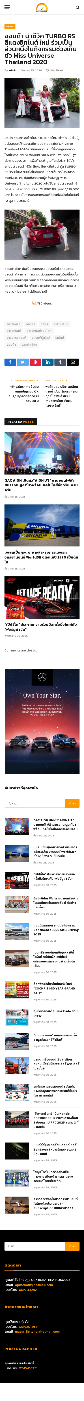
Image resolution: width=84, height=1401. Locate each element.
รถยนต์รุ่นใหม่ (41, 338)
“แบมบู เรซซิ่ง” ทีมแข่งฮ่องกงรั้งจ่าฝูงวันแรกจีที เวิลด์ (55, 1037)
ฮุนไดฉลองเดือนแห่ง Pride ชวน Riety (55, 1013)
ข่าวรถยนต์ (14, 331)
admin (12, 70)
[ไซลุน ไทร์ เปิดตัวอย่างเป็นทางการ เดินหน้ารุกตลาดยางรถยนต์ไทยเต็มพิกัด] (17, 1178)
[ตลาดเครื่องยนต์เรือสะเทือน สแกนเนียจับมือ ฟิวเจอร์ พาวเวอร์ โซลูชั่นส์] (17, 1065)
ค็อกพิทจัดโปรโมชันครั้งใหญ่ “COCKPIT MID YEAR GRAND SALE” (54, 988)
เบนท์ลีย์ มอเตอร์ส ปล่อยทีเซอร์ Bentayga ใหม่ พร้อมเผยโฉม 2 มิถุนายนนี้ (54, 1149)
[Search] (77, 7)
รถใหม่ (59, 338)
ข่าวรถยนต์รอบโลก (39, 331)
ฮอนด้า (11, 344)
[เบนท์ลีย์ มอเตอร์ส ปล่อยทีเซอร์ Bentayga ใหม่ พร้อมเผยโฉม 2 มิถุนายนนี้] (17, 1151)
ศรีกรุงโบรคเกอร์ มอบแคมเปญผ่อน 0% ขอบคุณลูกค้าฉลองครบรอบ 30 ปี (22, 393)
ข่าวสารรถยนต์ (16, 338)
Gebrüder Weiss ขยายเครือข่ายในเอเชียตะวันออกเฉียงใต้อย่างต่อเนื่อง (55, 903)
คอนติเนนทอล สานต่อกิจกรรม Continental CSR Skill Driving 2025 (56, 930)
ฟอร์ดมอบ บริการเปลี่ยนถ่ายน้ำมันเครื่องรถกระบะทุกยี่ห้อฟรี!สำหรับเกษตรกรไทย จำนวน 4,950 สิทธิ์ (61, 396)
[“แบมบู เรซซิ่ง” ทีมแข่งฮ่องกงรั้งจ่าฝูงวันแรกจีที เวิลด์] (17, 1041)
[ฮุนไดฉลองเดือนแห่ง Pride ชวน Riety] (17, 1017)
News (10, 26)
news (44, 324)
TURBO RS (61, 324)
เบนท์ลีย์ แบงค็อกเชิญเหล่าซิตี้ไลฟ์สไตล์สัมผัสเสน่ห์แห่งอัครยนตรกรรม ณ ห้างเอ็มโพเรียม (54, 959)
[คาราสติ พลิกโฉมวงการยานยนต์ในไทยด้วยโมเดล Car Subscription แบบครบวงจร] (17, 1205)
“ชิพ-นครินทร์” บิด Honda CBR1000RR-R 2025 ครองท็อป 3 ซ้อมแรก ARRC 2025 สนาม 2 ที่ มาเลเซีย (55, 1120)
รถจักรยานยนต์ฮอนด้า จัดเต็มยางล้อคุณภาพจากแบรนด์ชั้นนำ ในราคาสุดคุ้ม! (55, 1091)
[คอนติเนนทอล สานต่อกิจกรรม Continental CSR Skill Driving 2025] (17, 931)
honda (30, 324)
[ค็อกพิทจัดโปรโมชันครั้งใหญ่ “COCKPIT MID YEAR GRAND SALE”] (17, 989)
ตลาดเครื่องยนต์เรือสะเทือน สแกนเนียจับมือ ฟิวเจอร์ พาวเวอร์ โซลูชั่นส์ (56, 1064)
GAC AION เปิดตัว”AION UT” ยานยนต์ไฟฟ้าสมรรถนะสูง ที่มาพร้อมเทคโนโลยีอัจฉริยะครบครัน (41, 485)
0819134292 (28, 1289)
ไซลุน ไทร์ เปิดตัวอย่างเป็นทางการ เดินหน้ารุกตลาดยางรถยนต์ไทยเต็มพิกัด (53, 1176)
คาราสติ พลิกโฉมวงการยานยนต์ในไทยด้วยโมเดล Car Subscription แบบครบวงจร (55, 1203)
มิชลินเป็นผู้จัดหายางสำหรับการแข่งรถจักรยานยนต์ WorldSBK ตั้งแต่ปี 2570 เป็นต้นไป (41, 557)
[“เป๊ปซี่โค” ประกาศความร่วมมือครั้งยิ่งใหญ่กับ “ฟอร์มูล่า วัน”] (42, 597)
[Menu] (7, 7)
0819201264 (28, 1326)
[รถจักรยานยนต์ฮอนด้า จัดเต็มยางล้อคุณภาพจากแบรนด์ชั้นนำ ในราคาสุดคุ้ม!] (17, 1092)
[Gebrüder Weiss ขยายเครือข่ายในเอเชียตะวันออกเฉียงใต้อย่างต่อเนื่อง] (17, 904)
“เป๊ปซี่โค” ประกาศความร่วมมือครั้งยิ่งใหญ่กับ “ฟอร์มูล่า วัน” (40, 627)
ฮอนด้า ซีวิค (29, 344)
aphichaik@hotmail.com (34, 1284)
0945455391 (28, 1368)
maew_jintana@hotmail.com (37, 1331)
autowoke (13, 324)
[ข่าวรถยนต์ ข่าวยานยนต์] (42, 7)
